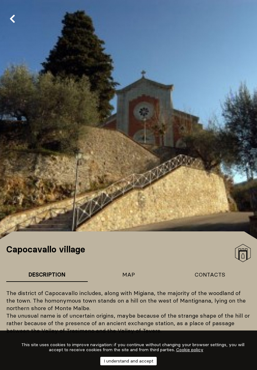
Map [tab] (128, 274)
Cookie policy (189, 349)
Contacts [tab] (210, 274)
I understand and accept (128, 361)
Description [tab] (47, 274)
